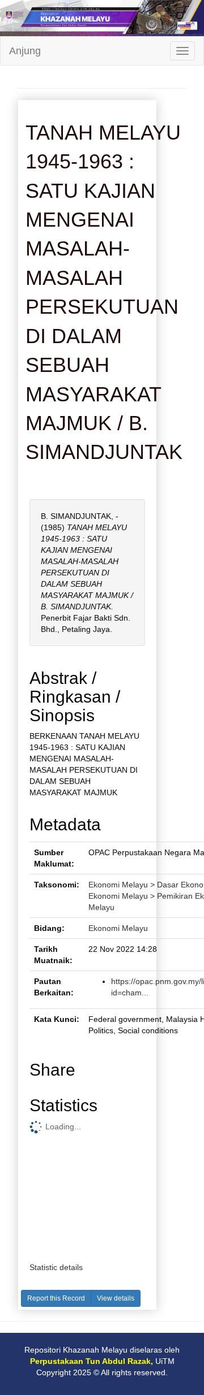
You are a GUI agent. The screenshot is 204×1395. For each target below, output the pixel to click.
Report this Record (56, 1298)
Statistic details (56, 1267)
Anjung (25, 51)
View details (115, 1298)
